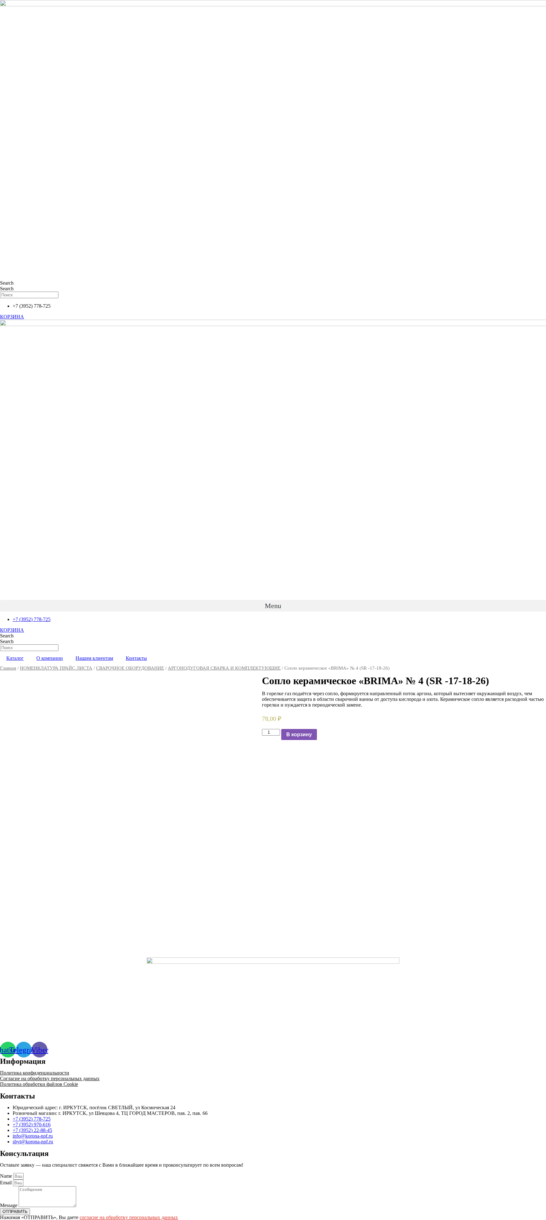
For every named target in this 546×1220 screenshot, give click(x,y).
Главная (8, 668)
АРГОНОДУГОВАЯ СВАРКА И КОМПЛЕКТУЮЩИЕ (224, 668)
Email (6, 1182)
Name (6, 1176)
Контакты (136, 658)
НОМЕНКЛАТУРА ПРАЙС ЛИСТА (56, 668)
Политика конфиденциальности (34, 1072)
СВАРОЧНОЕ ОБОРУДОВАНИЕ (130, 668)
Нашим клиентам (94, 658)
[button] (273, 606)
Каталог (15, 658)
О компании (49, 658)
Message (9, 1205)
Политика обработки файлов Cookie (39, 1084)
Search (7, 283)
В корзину (299, 734)
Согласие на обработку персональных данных (50, 1078)
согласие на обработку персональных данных (129, 1217)
